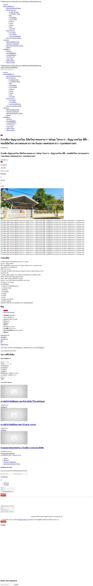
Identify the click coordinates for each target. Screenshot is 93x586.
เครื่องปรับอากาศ (5, 335)
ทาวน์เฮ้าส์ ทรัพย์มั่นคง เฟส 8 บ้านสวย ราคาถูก (18, 425)
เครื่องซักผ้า (4, 337)
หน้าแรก (5, 458)
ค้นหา (2, 378)
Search (16, 584)
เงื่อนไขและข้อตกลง (23, 519)
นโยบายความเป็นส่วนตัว (9, 462)
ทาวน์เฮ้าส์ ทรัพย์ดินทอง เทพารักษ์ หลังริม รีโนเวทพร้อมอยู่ (23, 401)
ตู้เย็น (2, 341)
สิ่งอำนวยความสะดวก (9, 312)
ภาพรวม (5, 310)
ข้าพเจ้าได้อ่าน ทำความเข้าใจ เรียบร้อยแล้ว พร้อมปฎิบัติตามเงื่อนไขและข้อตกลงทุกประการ (30, 519)
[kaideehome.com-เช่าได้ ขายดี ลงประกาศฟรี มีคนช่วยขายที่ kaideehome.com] (21, 1)
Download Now (4, 477)
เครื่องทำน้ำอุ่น (4, 344)
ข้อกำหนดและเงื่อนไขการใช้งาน (11, 464)
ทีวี (1, 342)
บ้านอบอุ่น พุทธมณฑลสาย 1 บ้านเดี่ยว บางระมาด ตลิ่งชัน (22, 448)
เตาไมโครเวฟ (4, 339)
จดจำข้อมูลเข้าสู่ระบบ (7, 491)
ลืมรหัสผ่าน (3, 493)
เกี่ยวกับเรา (6, 460)
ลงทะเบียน (6, 484)
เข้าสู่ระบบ (41, 347)
